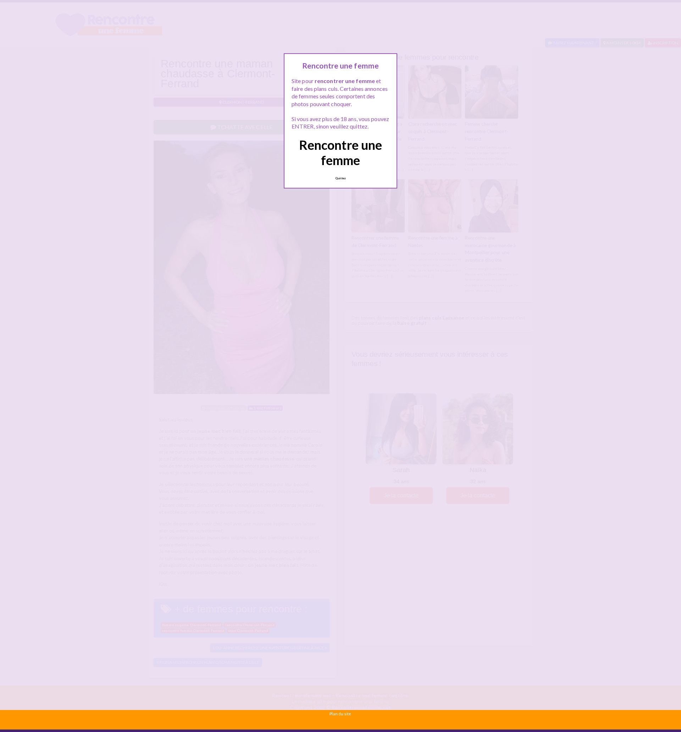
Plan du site (340, 713)
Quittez (340, 178)
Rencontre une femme (340, 152)
